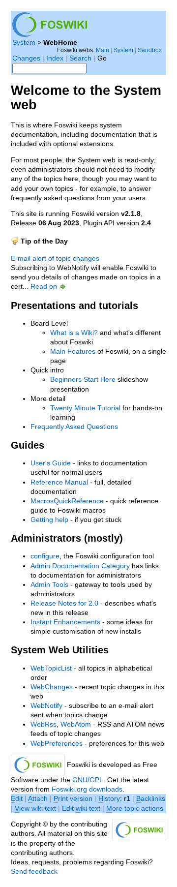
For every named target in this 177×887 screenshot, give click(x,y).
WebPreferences (56, 743)
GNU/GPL (87, 780)
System (23, 42)
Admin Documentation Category (80, 566)
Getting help (49, 519)
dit (18, 798)
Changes (26, 58)
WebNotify (46, 705)
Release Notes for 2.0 (64, 603)
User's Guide (50, 463)
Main (102, 50)
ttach (38, 798)
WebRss (43, 724)
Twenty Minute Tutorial (85, 408)
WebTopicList (51, 668)
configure (44, 556)
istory (109, 798)
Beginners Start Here (83, 379)
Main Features (72, 351)
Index (54, 58)
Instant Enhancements (65, 622)
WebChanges (51, 687)
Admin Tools (49, 584)
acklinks (150, 798)
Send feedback (34, 871)
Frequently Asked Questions (74, 426)
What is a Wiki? (74, 332)
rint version (73, 798)
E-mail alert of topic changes (55, 258)
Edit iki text (81, 808)
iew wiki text (35, 808)
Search (80, 58)
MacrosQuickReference (67, 501)
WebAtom (75, 724)
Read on (44, 286)
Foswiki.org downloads (87, 789)
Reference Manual (59, 482)
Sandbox (150, 50)
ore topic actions (134, 808)
